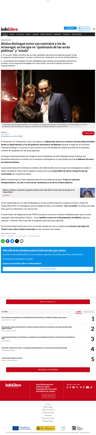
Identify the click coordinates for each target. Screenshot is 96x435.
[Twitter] (77, 387)
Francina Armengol (34, 236)
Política (5, 34)
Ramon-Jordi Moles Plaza (9, 360)
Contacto (48, 404)
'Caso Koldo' (6, 40)
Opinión (12, 34)
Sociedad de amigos (48, 412)
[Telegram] (80, 387)
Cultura (28, 34)
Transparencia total (83, 30)
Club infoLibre (76, 34)
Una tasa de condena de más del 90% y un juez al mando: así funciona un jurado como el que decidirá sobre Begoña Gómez (37, 327)
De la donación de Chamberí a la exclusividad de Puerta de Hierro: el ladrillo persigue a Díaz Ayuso (34, 317)
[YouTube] (87, 387)
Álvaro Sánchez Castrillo (9, 320)
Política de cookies (48, 421)
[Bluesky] (73, 387)
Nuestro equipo (48, 407)
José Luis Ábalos (21, 236)
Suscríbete (70, 28)
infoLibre (4, 132)
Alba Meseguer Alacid (8, 350)
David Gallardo (6, 341)
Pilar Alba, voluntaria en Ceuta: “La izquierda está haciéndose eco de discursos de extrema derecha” (34, 348)
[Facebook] (70, 387)
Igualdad (36, 34)
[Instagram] (84, 387)
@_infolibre (5, 134)
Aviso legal (48, 415)
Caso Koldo (11, 236)
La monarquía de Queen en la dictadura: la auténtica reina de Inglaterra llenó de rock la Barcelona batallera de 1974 (38, 337)
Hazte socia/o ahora (48, 269)
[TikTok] (91, 387)
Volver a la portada (48, 370)
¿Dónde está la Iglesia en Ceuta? (12, 358)
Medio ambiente (46, 34)
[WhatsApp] (67, 387)
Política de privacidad (48, 418)
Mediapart (57, 34)
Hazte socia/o (48, 396)
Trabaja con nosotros (48, 410)
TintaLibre (66, 34)
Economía (20, 34)
